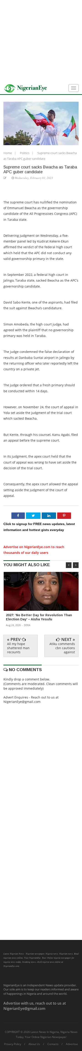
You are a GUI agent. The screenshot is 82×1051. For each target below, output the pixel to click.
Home (8, 153)
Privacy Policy (12, 1044)
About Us (34, 1044)
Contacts (53, 1044)
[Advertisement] (41, 41)
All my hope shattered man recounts (18, 648)
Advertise (72, 1044)
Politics (25, 153)
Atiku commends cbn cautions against (62, 648)
